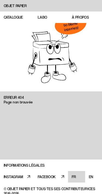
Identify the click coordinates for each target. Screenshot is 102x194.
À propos (80, 17)
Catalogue (13, 17)
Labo (42, 17)
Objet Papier (15, 6)
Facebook (46, 177)
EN (91, 177)
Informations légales (24, 165)
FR (74, 177)
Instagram (13, 177)
